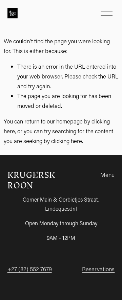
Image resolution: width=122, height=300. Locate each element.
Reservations (98, 269)
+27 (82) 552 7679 (29, 269)
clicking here (66, 140)
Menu (107, 174)
